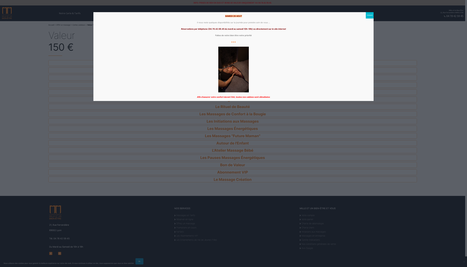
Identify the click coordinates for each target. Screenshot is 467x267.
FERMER (370, 15)
